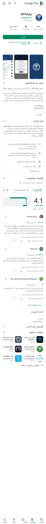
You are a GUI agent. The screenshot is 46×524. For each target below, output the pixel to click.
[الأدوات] (38, 115)
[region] (23, 27)
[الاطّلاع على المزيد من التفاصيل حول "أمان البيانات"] (35, 171)
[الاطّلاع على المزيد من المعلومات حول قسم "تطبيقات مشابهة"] (4, 332)
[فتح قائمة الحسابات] (4, 3)
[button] (24, 29)
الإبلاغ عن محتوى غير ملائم (32, 365)
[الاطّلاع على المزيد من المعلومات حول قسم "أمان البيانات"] (4, 121)
